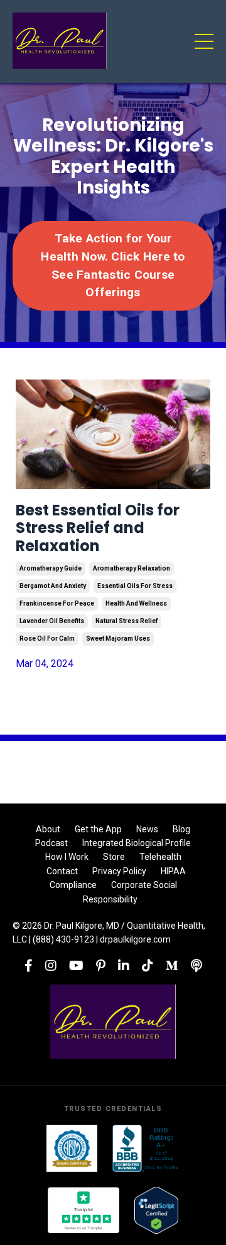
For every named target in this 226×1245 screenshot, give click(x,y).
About (48, 829)
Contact (62, 871)
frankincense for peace (56, 603)
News (147, 829)
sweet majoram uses (118, 638)
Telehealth (160, 857)
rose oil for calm (47, 638)
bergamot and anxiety (52, 585)
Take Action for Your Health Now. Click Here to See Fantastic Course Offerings (113, 265)
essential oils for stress (135, 585)
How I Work (67, 857)
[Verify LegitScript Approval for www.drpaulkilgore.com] (156, 1210)
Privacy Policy (119, 871)
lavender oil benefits (51, 620)
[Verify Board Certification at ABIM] (71, 1148)
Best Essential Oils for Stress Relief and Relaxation (98, 528)
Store (114, 857)
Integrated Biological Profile (136, 843)
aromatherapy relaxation (131, 568)
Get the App (98, 829)
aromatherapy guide (50, 568)
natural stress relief (126, 620)
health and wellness (136, 603)
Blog (181, 829)
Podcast (51, 843)
